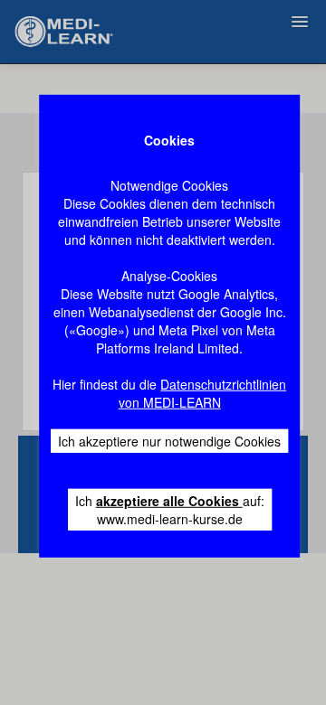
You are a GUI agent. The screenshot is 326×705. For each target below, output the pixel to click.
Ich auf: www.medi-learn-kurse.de (169, 510)
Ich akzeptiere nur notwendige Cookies (169, 441)
